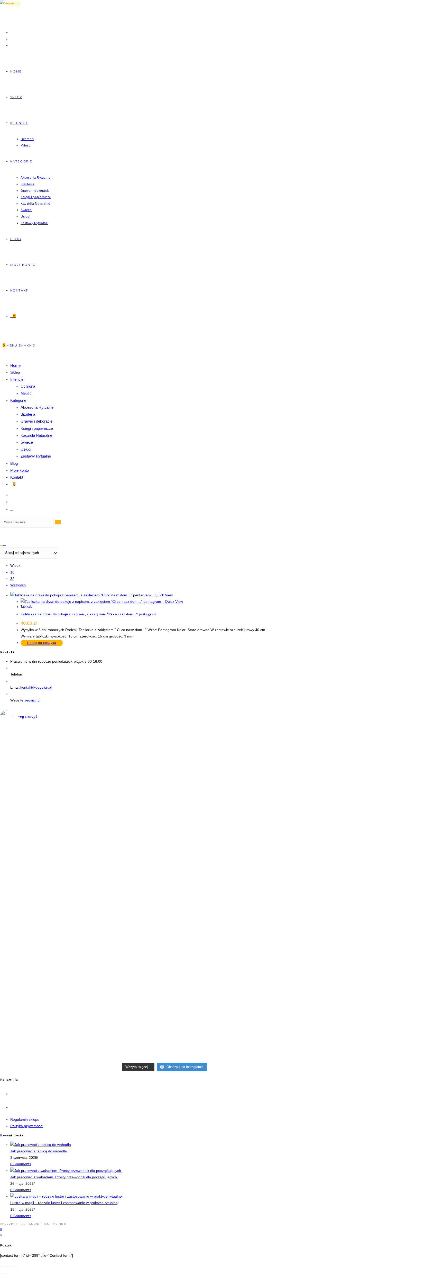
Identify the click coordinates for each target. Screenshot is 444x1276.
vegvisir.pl (32, 700)
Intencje (16, 379)
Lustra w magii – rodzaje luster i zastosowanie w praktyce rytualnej (64, 1203)
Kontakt (16, 477)
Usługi (26, 449)
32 (12, 579)
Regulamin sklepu (24, 1119)
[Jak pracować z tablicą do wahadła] (40, 1145)
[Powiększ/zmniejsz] (2, 1266)
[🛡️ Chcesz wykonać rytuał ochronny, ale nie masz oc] (247, 993)
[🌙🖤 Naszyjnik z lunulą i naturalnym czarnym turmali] (81, 900)
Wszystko (18, 585)
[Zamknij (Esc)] (15, 1266)
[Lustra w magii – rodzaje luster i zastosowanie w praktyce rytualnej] (66, 1196)
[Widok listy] (4, 544)
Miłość (26, 393)
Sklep (15, 372)
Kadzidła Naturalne (36, 435)
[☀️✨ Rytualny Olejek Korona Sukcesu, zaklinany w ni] (247, 903)
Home (15, 365)
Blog (14, 463)
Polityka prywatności (26, 1126)
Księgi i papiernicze (37, 428)
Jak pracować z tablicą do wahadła (38, 1151)
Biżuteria (28, 414)
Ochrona (28, 386)
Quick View (163, 595)
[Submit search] (58, 522)
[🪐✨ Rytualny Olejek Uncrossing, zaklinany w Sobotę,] (81, 1013)
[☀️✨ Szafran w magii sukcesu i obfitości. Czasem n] (247, 784)
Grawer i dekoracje (36, 421)
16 (12, 572)
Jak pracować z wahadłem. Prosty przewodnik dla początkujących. (64, 1177)
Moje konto (19, 470)
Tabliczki (27, 606)
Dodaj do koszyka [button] (41, 643)
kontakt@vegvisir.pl (36, 687)
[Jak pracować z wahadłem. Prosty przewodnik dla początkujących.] (66, 1171)
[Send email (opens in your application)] (11, 45)
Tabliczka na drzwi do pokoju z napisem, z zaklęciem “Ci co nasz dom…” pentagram (88, 614)
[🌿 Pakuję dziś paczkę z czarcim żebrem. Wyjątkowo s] (81, 768)
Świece (27, 442)
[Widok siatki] (1, 544)
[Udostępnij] (11, 1266)
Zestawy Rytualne (36, 456)
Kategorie (18, 400)
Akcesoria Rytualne (37, 407)
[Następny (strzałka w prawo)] (6, 1273)
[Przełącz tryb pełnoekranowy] (6, 1266)
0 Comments (20, 1164)
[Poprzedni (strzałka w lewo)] (2, 1273)
